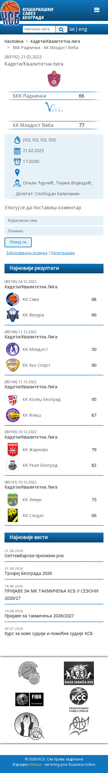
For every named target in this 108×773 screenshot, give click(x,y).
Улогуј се (18, 242)
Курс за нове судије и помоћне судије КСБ (48, 633)
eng (83, 29)
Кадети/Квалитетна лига (55, 41)
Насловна (13, 41)
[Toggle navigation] (96, 9)
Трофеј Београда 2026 (28, 573)
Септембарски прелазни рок (34, 555)
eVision (35, 764)
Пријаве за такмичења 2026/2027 (39, 616)
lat (72, 29)
